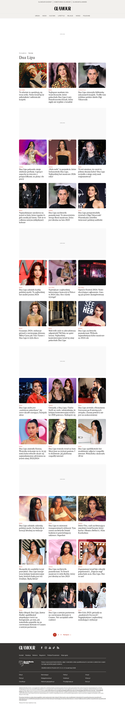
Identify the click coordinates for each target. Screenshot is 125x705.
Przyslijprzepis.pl (68, 681)
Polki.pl (65, 675)
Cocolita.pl (22, 681)
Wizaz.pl (87, 678)
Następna (66, 635)
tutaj (35, 702)
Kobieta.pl (66, 678)
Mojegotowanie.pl (46, 678)
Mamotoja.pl (44, 675)
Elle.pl (20, 675)
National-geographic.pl (47, 681)
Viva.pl (87, 675)
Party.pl (21, 678)
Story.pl (87, 681)
